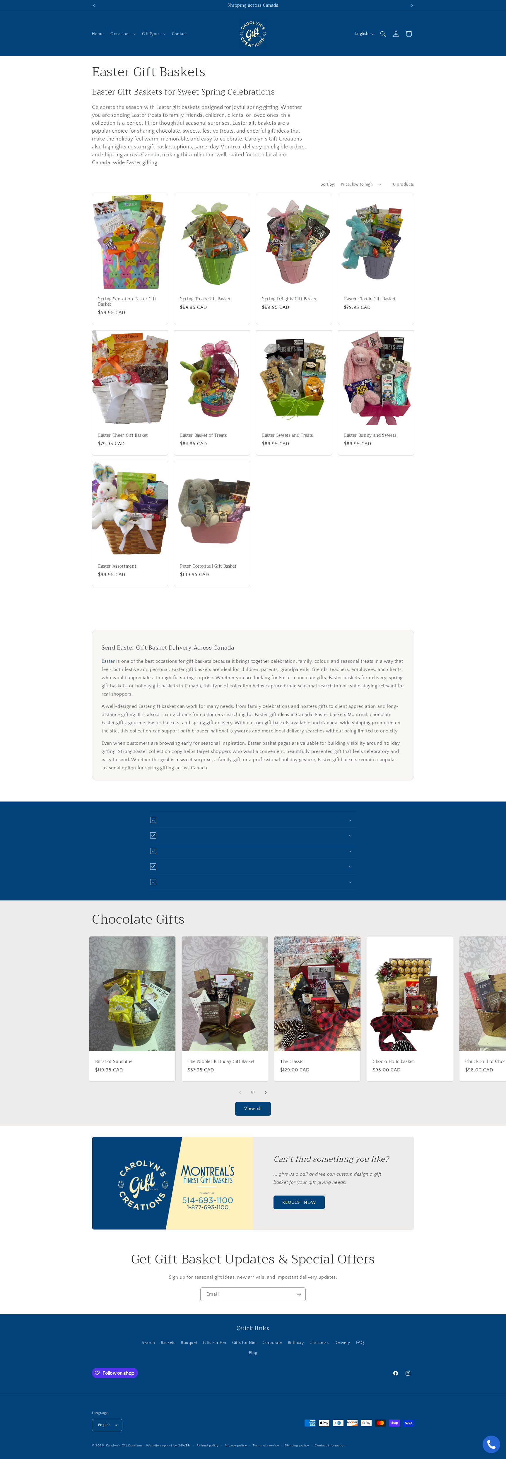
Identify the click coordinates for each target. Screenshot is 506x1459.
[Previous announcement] (94, 5)
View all (253, 1108)
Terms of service (266, 1445)
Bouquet (189, 1342)
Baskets (168, 1342)
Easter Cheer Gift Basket (123, 435)
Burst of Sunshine (113, 1061)
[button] (122, 34)
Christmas (319, 1342)
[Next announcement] (412, 5)
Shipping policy (297, 1445)
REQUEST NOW (299, 1202)
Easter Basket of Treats (203, 435)
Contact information (330, 1445)
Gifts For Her (215, 1342)
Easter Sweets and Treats (287, 435)
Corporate (272, 1342)
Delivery (342, 1342)
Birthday (296, 1342)
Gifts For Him (244, 1342)
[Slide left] (240, 1092)
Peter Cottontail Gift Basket (208, 566)
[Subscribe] (299, 1294)
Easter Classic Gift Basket (370, 299)
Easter (108, 661)
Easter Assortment (117, 566)
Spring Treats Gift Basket (205, 299)
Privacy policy (236, 1445)
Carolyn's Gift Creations (124, 1445)
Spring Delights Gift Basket (289, 299)
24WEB (184, 1445)
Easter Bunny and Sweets (370, 435)
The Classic (291, 1061)
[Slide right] (265, 1092)
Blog (253, 1353)
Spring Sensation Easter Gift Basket (127, 301)
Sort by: (328, 184)
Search (148, 1342)
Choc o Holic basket (393, 1061)
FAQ (360, 1342)
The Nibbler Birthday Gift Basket (221, 1061)
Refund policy (208, 1445)
